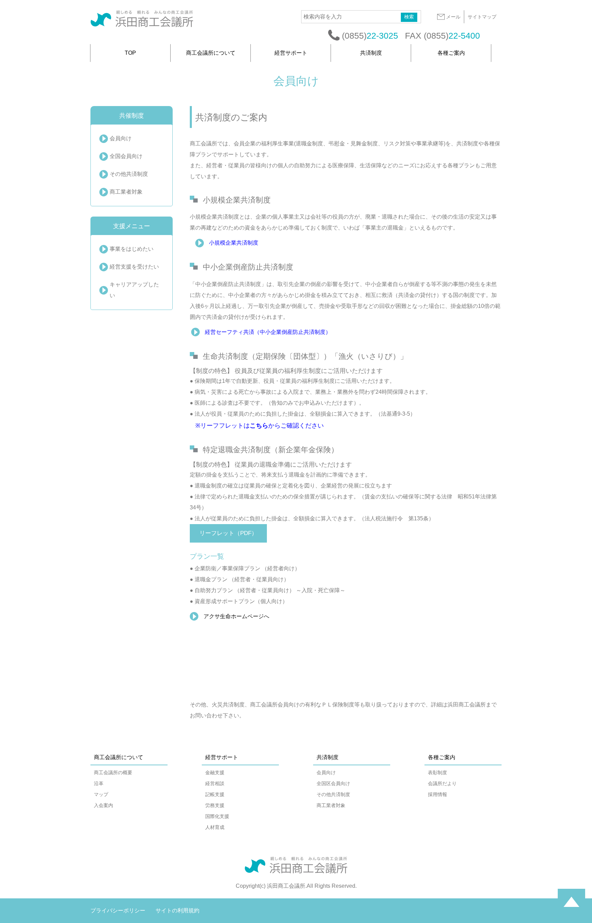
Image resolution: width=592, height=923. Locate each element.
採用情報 (437, 794)
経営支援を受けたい (134, 267)
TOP (130, 53)
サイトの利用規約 (177, 910)
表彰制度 (437, 772)
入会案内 (103, 805)
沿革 (98, 783)
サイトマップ (482, 17)
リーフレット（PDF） (228, 533)
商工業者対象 (126, 192)
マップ (101, 794)
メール (453, 17)
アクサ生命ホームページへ (236, 616)
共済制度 (371, 53)
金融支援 (214, 772)
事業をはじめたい (131, 249)
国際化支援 (217, 816)
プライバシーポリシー (117, 910)
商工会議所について (210, 53)
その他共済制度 (129, 174)
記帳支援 (214, 794)
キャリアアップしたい (134, 290)
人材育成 (214, 827)
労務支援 (214, 805)
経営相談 (214, 783)
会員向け (121, 138)
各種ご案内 (451, 53)
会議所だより (442, 783)
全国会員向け (126, 156)
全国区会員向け (333, 783)
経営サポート (290, 53)
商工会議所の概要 (113, 772)
